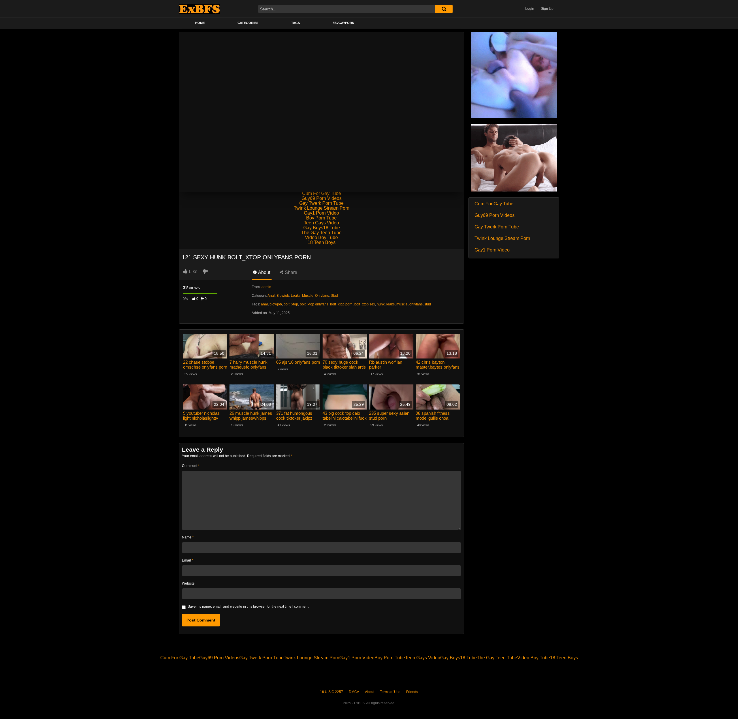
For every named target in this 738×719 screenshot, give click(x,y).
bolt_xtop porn (341, 304)
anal (264, 304)
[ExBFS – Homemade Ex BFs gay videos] (199, 8)
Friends (412, 692)
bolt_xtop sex (364, 304)
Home (200, 23)
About (263, 272)
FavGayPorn (343, 23)
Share (290, 272)
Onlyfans (322, 296)
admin (266, 287)
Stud (334, 296)
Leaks (295, 296)
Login (529, 9)
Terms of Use (390, 692)
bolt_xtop (291, 304)
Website (188, 583)
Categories (248, 23)
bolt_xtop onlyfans (314, 304)
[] (444, 9)
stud (427, 304)
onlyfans (416, 304)
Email (187, 560)
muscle (402, 304)
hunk (381, 304)
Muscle (307, 296)
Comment (190, 466)
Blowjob (282, 296)
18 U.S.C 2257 (331, 692)
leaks (390, 304)
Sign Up (547, 9)
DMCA (354, 692)
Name (188, 537)
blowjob (276, 304)
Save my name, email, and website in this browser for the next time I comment (248, 607)
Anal (271, 296)
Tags (295, 23)
